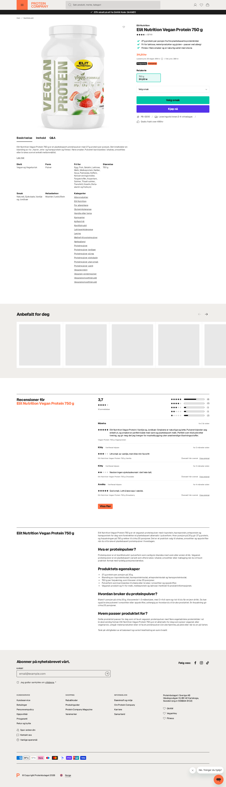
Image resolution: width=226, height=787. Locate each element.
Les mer (20, 157)
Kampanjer (79, 217)
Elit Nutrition (143, 25)
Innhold (41, 138)
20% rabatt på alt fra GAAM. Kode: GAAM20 (115, 12)
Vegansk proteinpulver (85, 273)
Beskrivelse (24, 138)
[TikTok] (207, 663)
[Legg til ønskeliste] (123, 26)
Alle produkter (81, 197)
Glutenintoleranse (82, 209)
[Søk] (70, 5)
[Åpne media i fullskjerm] (73, 78)
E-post (20, 668)
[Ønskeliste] (201, 5)
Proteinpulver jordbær (85, 249)
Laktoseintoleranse (83, 229)
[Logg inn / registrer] (195, 5)
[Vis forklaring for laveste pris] (162, 59)
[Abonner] (107, 674)
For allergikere (81, 205)
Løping (77, 233)
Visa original (204, 458)
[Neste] (206, 314)
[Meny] (22, 5)
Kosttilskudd (29, 18)
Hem (18, 18)
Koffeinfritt (79, 221)
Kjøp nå (173, 109)
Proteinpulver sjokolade (86, 257)
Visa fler (105, 506)
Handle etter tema (83, 213)
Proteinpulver (80, 245)
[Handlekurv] (207, 5)
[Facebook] (195, 663)
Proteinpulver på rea (84, 253)
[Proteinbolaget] (39, 5)
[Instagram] (201, 663)
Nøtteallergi (80, 241)
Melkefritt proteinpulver (86, 237)
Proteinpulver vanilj (83, 265)
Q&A (53, 138)
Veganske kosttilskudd (85, 277)
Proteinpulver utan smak (86, 261)
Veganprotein (80, 269)
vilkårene (49, 682)
